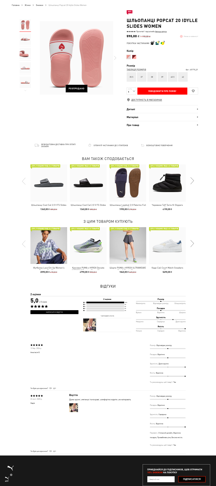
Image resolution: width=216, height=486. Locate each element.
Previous (24, 181)
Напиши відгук (161, 32)
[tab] (162, 109)
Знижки (39, 5)
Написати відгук (54, 312)
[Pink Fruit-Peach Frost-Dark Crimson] (134, 57)
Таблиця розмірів (136, 69)
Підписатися (192, 479)
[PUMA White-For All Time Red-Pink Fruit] (128, 57)
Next (115, 58)
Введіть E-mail (154, 479)
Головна (15, 5)
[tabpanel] (76, 58)
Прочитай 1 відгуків (144, 32)
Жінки (28, 5)
